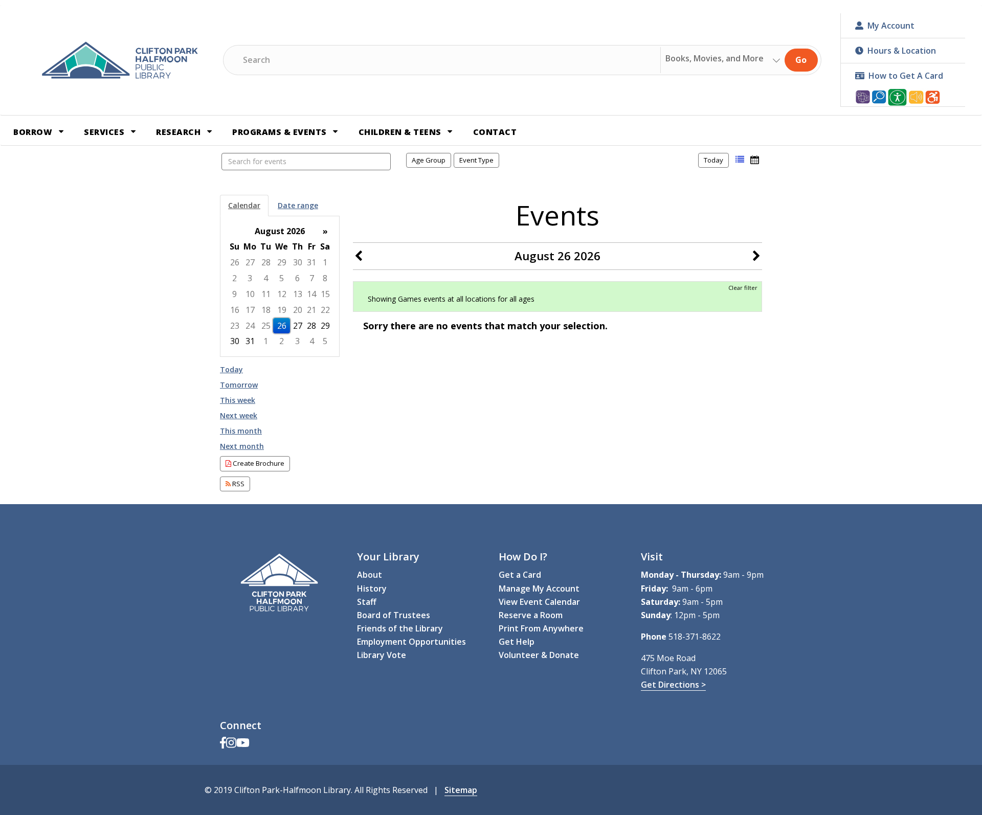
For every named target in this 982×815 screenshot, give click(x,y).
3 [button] (250, 278)
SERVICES (105, 132)
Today (713, 160)
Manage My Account (539, 588)
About (369, 574)
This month (241, 431)
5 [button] (281, 278)
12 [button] (281, 294)
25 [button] (266, 325)
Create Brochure (257, 463)
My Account (890, 25)
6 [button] (297, 278)
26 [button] (234, 262)
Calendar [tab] (244, 205)
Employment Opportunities (411, 641)
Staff (366, 601)
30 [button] (297, 262)
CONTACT (495, 132)
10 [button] (250, 294)
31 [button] (311, 262)
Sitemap (460, 790)
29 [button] (281, 262)
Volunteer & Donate (539, 655)
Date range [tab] (298, 205)
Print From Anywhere (541, 628)
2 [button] (234, 278)
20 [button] (297, 309)
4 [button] (265, 278)
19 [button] (281, 309)
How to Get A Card (905, 75)
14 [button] (311, 294)
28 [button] (266, 262)
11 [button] (266, 294)
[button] (739, 159)
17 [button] (250, 309)
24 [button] (250, 325)
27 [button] (250, 262)
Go (801, 59)
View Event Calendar (539, 601)
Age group (428, 160)
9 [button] (234, 294)
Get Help (516, 641)
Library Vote (381, 655)
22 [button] (325, 309)
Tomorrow (239, 385)
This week (237, 400)
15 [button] (325, 294)
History (372, 588)
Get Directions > (673, 684)
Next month (242, 446)
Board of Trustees (393, 615)
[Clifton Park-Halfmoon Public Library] (120, 60)
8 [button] (325, 278)
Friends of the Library (400, 628)
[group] (280, 286)
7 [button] (311, 278)
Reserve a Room (531, 615)
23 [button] (234, 325)
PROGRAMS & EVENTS (280, 132)
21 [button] (311, 309)
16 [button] (234, 309)
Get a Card (520, 574)
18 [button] (266, 309)
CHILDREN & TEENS (401, 132)
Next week (238, 415)
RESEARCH (179, 132)
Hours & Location (901, 50)
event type (476, 160)
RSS (237, 483)
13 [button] (297, 294)
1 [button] (325, 262)
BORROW (34, 132)
